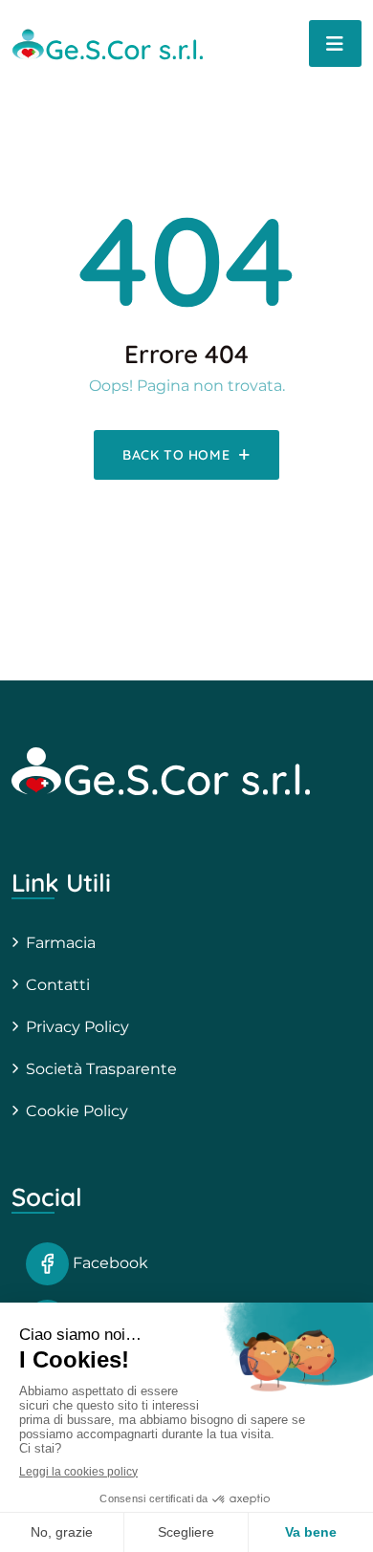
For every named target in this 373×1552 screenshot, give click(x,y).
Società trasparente (101, 1069)
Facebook (108, 1263)
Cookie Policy (77, 1111)
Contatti (58, 985)
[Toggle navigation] (335, 43)
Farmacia (61, 943)
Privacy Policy (77, 1027)
